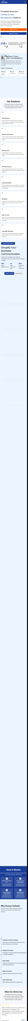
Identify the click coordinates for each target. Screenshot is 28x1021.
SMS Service (5, 150)
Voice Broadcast (6, 183)
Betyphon (4, 199)
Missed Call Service (7, 134)
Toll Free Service (6, 166)
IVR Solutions (6, 118)
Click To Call (5, 215)
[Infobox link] (14, 43)
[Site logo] (4, 1)
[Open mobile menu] (25, 2)
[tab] (9, 273)
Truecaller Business (7, 231)
